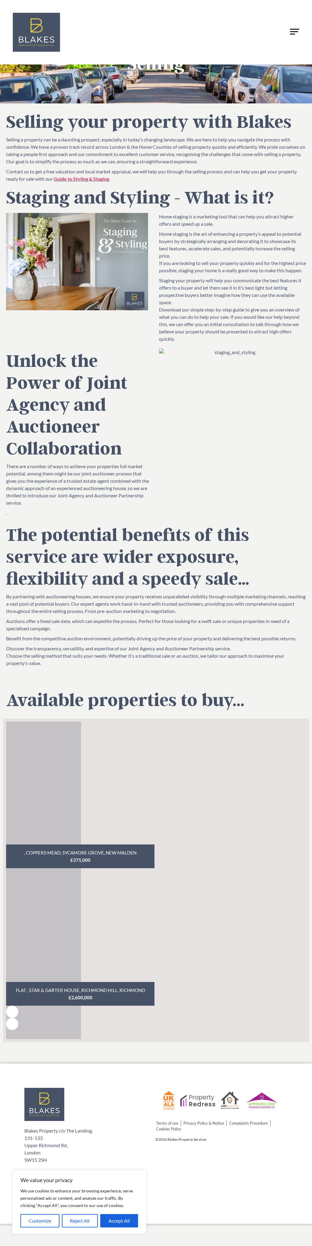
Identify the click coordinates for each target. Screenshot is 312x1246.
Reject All (80, 1220)
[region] (79, 1202)
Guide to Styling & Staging (81, 179)
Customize (40, 1220)
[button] (12, 1012)
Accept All (119, 1220)
